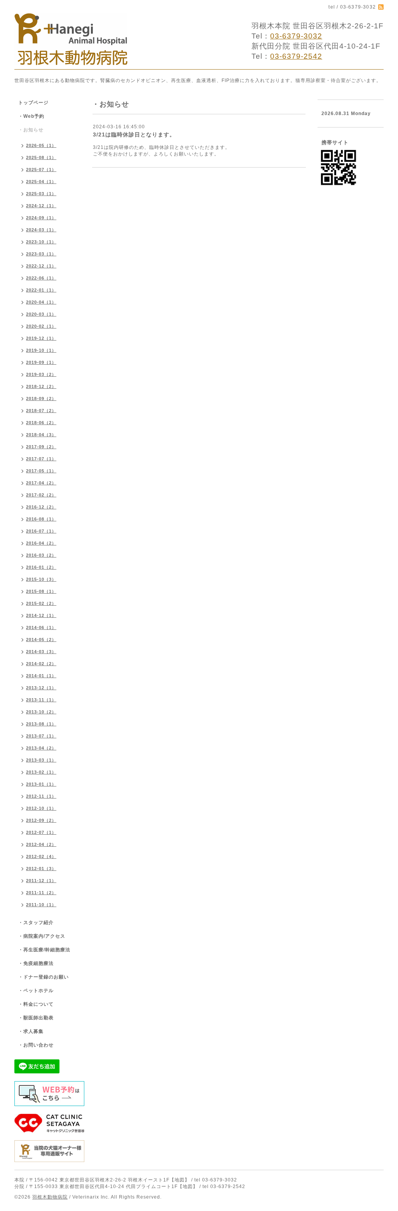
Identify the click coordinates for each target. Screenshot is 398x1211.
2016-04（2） (41, 543)
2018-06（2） (41, 422)
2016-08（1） (41, 519)
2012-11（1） (41, 796)
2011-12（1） (41, 880)
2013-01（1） (41, 784)
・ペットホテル (36, 990)
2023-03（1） (41, 254)
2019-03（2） (41, 374)
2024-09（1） (41, 217)
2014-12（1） (41, 615)
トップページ (33, 102)
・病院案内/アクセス (41, 936)
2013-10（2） (41, 711)
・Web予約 (31, 116)
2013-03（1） (41, 760)
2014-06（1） (41, 627)
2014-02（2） (41, 663)
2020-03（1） (41, 314)
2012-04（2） (41, 844)
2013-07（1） (41, 736)
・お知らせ (31, 130)
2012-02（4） (41, 856)
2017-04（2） (41, 483)
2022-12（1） (41, 266)
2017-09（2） (41, 446)
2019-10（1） (41, 350)
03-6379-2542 (296, 56)
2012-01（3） (41, 868)
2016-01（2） (41, 567)
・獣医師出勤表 (36, 1018)
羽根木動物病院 (50, 1197)
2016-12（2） (41, 507)
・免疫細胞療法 (36, 963)
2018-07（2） (41, 410)
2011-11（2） (41, 892)
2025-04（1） (41, 181)
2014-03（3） (41, 651)
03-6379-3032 (296, 36)
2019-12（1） (41, 338)
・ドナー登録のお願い (43, 977)
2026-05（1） (41, 145)
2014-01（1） (41, 675)
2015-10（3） (41, 579)
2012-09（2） (41, 820)
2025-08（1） (41, 157)
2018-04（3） (41, 434)
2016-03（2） (41, 555)
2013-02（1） (41, 772)
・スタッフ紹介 (36, 922)
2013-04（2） (41, 748)
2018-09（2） (41, 398)
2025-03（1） (41, 193)
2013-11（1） (41, 699)
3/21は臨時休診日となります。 (134, 134)
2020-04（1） (41, 302)
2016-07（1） (41, 531)
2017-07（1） (41, 458)
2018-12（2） (41, 386)
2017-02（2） (41, 495)
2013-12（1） (41, 687)
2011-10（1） (41, 904)
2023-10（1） (41, 241)
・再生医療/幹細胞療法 (44, 949)
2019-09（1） (41, 362)
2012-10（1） (41, 808)
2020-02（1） (41, 326)
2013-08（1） (41, 724)
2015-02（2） (41, 603)
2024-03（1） (41, 229)
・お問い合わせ (36, 1045)
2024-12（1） (41, 205)
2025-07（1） (41, 169)
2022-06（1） (41, 278)
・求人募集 (31, 1031)
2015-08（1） (41, 591)
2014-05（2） (41, 639)
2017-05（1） (41, 470)
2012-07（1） (41, 832)
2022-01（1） (41, 290)
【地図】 (179, 1180)
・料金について (36, 1004)
